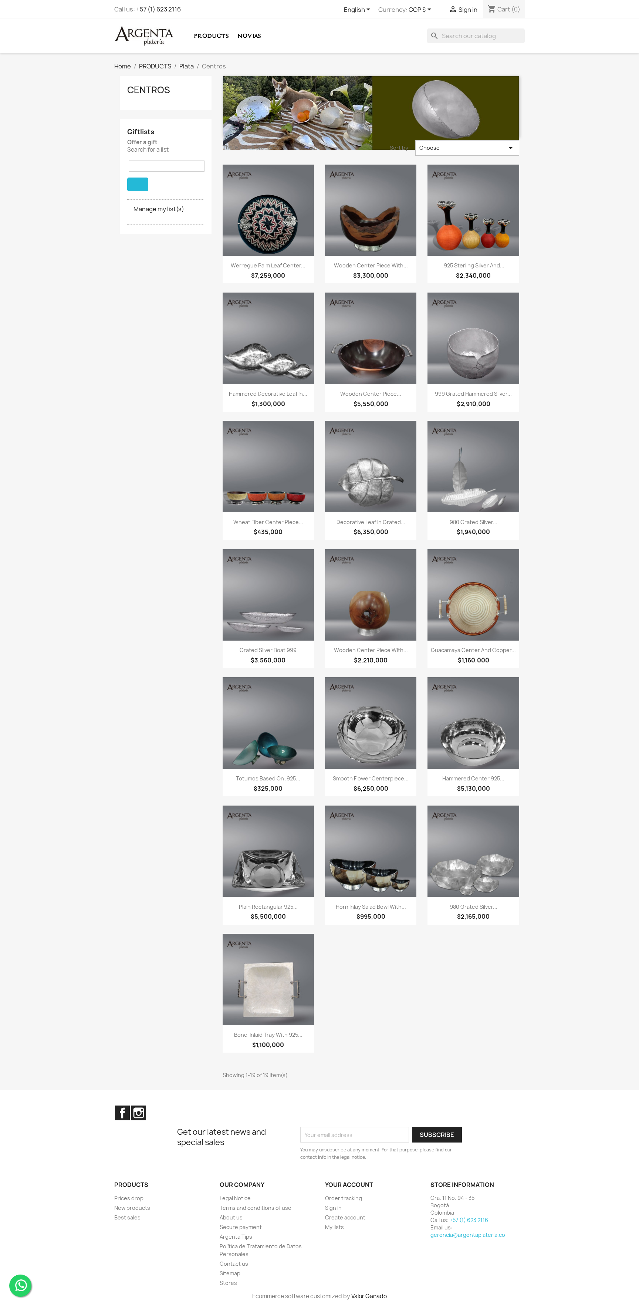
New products (132, 1207)
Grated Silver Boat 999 (268, 650)
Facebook (122, 1113)
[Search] (137, 184)
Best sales (127, 1217)
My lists (334, 1227)
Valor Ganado (369, 1296)
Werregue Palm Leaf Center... (268, 265)
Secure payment (241, 1227)
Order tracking (343, 1198)
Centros (148, 90)
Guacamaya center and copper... (473, 650)
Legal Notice (235, 1198)
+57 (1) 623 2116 (158, 9)
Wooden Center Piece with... (371, 265)
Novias (249, 36)
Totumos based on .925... (268, 778)
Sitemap (230, 1273)
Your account (349, 1185)
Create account (345, 1217)
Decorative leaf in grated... (371, 522)
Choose (467, 148)
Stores (228, 1282)
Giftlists (140, 131)
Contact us (234, 1263)
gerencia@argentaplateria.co (467, 1234)
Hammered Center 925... (473, 778)
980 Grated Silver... (473, 522)
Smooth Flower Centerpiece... (371, 778)
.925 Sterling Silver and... (473, 265)
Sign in (333, 1207)
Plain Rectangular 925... (268, 906)
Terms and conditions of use (255, 1207)
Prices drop (128, 1198)
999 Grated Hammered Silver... (473, 393)
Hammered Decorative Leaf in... (268, 393)
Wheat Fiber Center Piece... (268, 522)
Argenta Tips (236, 1236)
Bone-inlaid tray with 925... (268, 1034)
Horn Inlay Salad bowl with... (371, 906)
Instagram (138, 1113)
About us (231, 1217)
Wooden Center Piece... (370, 393)
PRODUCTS (211, 36)
